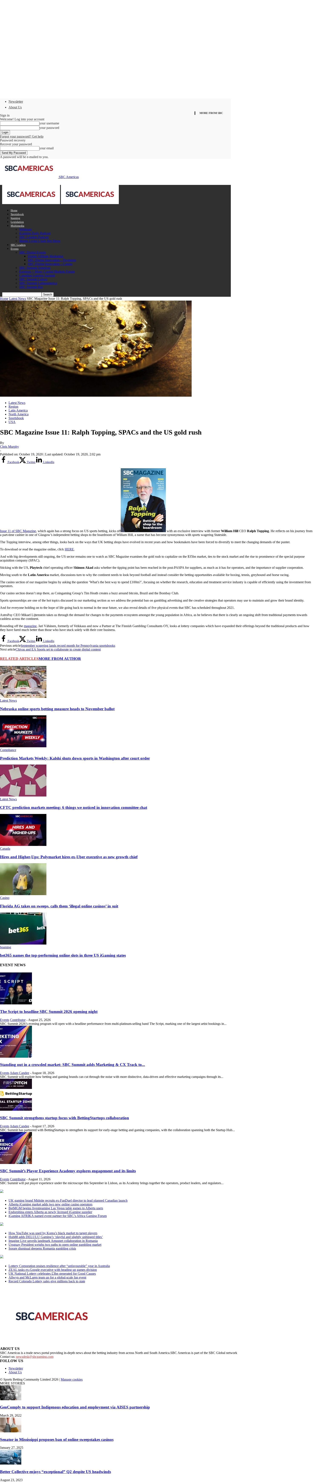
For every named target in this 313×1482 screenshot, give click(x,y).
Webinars (25, 229)
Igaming (15, 218)
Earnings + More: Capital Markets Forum (47, 271)
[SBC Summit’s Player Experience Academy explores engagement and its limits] (16, 1163)
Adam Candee (19, 1073)
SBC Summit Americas (34, 267)
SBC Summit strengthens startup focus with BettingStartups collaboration (64, 1118)
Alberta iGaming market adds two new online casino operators (50, 1204)
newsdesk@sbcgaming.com (34, 1356)
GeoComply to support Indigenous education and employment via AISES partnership (75, 1407)
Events (15, 248)
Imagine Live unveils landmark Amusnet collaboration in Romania (53, 1241)
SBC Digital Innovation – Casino (50, 264)
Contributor (18, 1020)
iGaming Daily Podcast (34, 233)
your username (49, 123)
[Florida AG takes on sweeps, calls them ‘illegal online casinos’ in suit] (23, 894)
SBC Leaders (18, 244)
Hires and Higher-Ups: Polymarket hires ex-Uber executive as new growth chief (69, 857)
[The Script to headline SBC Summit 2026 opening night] (16, 1003)
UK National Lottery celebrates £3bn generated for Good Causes (52, 1273)
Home (14, 210)
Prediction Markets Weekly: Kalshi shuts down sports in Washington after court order (75, 758)
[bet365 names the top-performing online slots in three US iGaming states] (23, 943)
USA (12, 422)
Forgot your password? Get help (21, 136)
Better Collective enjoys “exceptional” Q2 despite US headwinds (55, 1471)
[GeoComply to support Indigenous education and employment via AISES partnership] (10, 1399)
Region (13, 406)
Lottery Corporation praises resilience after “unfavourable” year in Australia (59, 1266)
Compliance (8, 750)
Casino (4, 898)
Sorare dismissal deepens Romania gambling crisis (42, 1248)
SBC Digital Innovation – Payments (52, 260)
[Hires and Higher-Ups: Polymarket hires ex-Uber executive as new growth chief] (23, 845)
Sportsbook (17, 214)
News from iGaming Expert (41, 1224)
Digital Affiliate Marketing (45, 256)
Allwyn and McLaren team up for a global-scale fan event (47, 1277)
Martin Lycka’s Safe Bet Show (39, 241)
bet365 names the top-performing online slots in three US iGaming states (63, 955)
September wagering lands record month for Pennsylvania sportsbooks (68, 645)
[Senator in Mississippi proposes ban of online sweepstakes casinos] (10, 1431)
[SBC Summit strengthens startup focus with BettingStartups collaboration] (16, 1109)
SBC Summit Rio (31, 287)
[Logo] (31, 203)
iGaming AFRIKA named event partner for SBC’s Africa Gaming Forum (58, 1216)
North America (19, 414)
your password (49, 128)
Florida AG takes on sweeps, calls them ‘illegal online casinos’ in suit (59, 906)
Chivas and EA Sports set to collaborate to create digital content (58, 649)
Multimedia (17, 225)
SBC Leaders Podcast (34, 237)
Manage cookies (72, 1379)
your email (46, 148)
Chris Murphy (9, 446)
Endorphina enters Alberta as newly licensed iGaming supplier (50, 1212)
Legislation (17, 221)
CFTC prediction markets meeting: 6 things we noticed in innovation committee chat (73, 807)
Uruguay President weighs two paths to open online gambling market (55, 1244)
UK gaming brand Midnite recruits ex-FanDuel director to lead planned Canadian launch (68, 1200)
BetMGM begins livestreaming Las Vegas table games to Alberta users (56, 1208)
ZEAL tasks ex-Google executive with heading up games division (53, 1270)
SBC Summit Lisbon (33, 279)
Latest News (17, 298)
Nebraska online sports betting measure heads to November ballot (57, 709)
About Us (15, 107)
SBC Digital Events (32, 252)
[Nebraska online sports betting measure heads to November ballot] (23, 697)
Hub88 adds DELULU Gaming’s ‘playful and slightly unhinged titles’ (56, 1237)
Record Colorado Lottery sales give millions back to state (47, 1281)
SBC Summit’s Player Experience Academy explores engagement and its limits (68, 1171)
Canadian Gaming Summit (37, 275)
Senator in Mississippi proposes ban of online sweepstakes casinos (56, 1439)
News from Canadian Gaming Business (53, 1192)
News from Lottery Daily (39, 1257)
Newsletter (16, 101)
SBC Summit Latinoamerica (38, 283)
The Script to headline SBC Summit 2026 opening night (49, 1011)
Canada (5, 848)
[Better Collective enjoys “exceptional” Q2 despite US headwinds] (10, 1463)
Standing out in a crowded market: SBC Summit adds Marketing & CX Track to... (72, 1064)
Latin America (18, 410)
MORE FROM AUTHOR (60, 659)
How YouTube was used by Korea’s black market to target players (53, 1233)
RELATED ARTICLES (19, 659)
